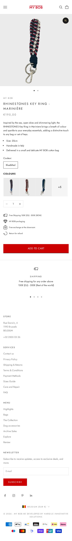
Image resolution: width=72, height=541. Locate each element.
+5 (59, 187)
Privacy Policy (10, 359)
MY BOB (8, 98)
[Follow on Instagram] (13, 495)
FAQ (5, 392)
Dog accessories (11, 425)
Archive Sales (10, 431)
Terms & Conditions (13, 370)
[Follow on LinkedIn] (31, 495)
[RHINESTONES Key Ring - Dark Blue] (43, 187)
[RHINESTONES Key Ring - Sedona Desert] (27, 187)
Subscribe (15, 482)
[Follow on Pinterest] (22, 495)
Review (6, 442)
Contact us (8, 353)
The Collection (10, 420)
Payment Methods (12, 375)
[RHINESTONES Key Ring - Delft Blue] (11, 187)
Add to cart (36, 248)
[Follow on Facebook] (5, 495)
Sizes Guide (9, 381)
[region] (36, 279)
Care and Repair (11, 387)
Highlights (8, 409)
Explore (7, 436)
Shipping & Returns (12, 364)
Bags (5, 414)
